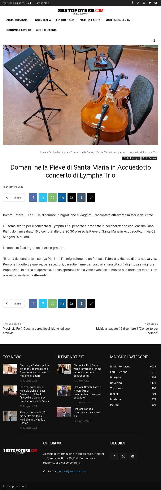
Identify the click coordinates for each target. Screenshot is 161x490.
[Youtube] (155, 3)
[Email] (72, 197)
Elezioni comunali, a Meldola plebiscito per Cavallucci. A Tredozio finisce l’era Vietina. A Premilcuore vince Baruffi (34, 394)
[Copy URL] (91, 197)
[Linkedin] (62, 197)
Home (42, 152)
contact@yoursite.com (72, 471)
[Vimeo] (149, 3)
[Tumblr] (81, 197)
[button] (153, 40)
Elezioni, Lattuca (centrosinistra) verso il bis (87, 413)
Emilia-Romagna (58, 152)
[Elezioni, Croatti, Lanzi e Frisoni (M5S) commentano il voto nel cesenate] (64, 390)
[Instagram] (138, 3)
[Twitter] (144, 3)
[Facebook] (132, 3)
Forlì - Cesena (149, 158)
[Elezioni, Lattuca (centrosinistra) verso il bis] (64, 412)
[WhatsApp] (52, 197)
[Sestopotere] (80, 12)
